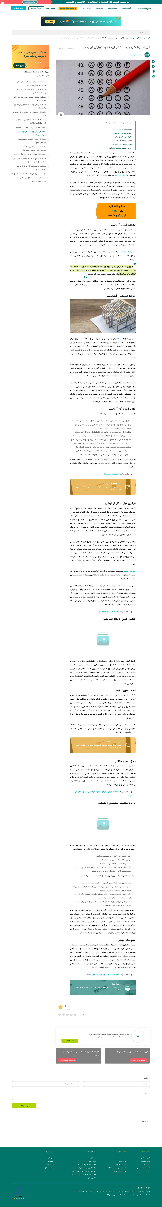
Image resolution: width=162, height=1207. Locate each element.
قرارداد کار (125, 252)
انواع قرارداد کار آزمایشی (123, 137)
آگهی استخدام (126, 8)
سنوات (133, 571)
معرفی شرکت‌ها (112, 8)
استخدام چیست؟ (111, 474)
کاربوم (148, 38)
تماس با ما (51, 1162)
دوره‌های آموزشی (126, 38)
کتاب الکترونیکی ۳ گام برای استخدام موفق (83, 1176)
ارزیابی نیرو (122, 1162)
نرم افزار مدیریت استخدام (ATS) (116, 1169)
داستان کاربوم (50, 1166)
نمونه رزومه (92, 1162)
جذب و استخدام (121, 1159)
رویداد (148, 1172)
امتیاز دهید (83, 1016)
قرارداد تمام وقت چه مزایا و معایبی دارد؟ (103, 975)
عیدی (125, 571)
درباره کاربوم (50, 1159)
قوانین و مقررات (91, 1179)
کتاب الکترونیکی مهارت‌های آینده (86, 1169)
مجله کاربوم (99, 8)
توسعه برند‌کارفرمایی (120, 1166)
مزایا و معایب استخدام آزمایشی (120, 148)
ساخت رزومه (146, 1166)
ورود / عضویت (36, 8)
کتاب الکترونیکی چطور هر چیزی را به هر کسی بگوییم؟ (80, 1166)
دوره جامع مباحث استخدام (109, 38)
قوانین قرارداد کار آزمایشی (122, 141)
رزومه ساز (116, 985)
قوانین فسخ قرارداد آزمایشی (121, 144)
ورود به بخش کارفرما (120, 1172)
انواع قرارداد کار (120, 175)
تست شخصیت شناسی (143, 1169)
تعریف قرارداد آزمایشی (123, 129)
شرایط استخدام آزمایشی (122, 133)
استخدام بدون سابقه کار (109, 611)
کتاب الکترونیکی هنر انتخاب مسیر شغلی (84, 1172)
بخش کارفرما (18, 8)
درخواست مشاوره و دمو (68, 8)
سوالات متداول (49, 1169)
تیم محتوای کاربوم (136, 55)
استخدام (118, 338)
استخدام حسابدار (112, 483)
